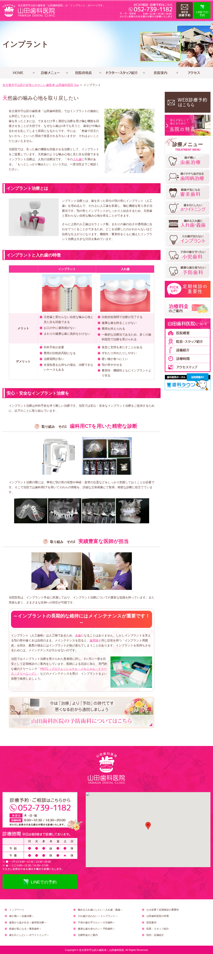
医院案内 (151, 922)
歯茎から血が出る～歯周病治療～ (28, 922)
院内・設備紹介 (155, 935)
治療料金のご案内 (88, 935)
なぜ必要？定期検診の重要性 (162, 909)
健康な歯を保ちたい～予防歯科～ (96, 928)
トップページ (16, 909)
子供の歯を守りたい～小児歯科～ (96, 922)
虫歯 (78, 635)
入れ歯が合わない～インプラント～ (98, 916)
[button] (148, 825)
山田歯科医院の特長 (157, 916)
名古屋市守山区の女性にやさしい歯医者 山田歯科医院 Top (40, 85)
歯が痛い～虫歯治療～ (21, 916)
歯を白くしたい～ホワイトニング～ (29, 935)
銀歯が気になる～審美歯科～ (25, 928)
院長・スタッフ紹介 (157, 928)
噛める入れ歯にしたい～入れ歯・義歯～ (100, 909)
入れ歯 (77, 159)
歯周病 (94, 640)
